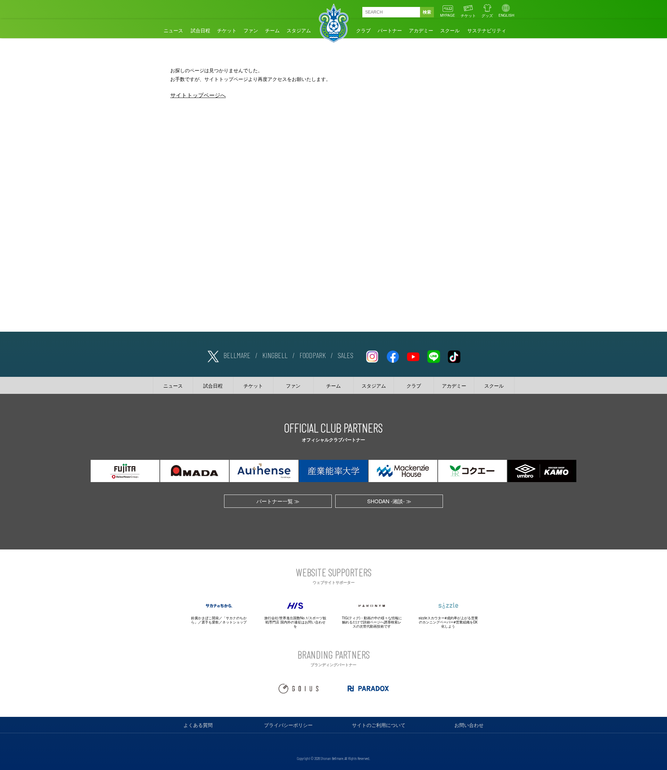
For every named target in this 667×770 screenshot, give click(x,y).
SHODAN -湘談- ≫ (389, 501)
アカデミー (421, 30)
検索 (427, 12)
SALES (345, 354)
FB (392, 355)
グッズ (487, 15)
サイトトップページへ (198, 95)
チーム (272, 30)
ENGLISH (506, 15)
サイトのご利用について (378, 724)
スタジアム (299, 30)
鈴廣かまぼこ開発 (205, 617)
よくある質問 (198, 724)
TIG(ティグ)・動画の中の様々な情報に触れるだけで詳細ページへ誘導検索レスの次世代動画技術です (372, 622)
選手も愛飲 (210, 622)
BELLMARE (236, 354)
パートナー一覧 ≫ (277, 501)
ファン (251, 30)
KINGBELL (275, 354)
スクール (450, 30)
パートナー (390, 30)
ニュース (173, 30)
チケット (468, 15)
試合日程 (200, 30)
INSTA (372, 355)
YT (413, 355)
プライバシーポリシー (288, 724)
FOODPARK (312, 354)
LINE (433, 355)
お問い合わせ (469, 724)
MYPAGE (447, 15)
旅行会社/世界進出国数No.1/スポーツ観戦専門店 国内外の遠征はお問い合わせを (295, 622)
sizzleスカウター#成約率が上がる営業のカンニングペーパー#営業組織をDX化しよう (448, 622)
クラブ (363, 30)
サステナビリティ (486, 30)
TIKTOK (454, 355)
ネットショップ (234, 622)
